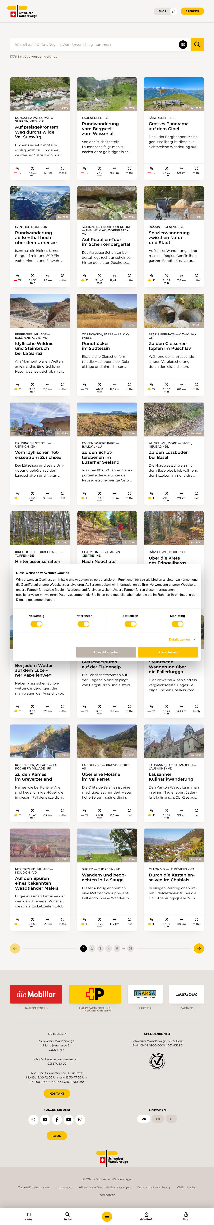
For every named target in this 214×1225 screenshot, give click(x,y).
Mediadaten (107, 1195)
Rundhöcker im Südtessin (96, 346)
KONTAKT (57, 1093)
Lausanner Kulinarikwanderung (171, 777)
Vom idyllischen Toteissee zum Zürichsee (38, 455)
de (143, 1119)
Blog (56, 1136)
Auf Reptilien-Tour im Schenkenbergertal (106, 242)
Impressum (64, 1187)
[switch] (83, 624)
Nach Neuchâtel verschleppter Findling (106, 564)
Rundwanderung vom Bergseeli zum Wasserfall (100, 128)
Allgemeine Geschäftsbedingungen (105, 1187)
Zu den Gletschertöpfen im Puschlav (170, 346)
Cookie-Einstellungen (33, 1187)
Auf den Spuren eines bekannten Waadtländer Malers (36, 883)
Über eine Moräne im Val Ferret (101, 777)
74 (130, 948)
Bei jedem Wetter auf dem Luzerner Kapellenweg (34, 670)
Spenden (192, 11)
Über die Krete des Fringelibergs (167, 560)
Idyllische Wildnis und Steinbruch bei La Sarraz (34, 348)
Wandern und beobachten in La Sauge (104, 877)
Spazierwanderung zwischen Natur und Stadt (169, 237)
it (171, 1119)
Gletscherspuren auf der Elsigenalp (101, 664)
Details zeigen (179, 639)
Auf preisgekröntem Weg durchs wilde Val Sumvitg (36, 132)
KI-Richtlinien (186, 1187)
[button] (107, 1217)
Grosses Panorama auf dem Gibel (169, 126)
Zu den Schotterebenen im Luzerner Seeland (101, 457)
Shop (162, 11)
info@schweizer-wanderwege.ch (56, 1059)
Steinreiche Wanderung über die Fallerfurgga (167, 666)
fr (158, 1119)
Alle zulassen (168, 652)
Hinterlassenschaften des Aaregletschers (37, 564)
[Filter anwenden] (197, 44)
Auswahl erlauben (106, 652)
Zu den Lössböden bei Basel (169, 455)
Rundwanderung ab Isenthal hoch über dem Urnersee (36, 237)
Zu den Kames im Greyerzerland (33, 777)
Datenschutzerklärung (153, 1187)
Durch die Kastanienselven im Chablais (172, 877)
